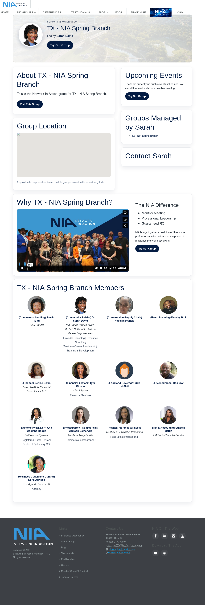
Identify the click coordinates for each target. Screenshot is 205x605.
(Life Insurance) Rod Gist (168, 383)
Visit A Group (67, 541)
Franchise (138, 12)
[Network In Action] (15, 4)
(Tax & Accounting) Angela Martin (168, 429)
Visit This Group (30, 104)
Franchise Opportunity (72, 535)
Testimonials (80, 12)
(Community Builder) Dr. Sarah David (80, 319)
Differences (52, 12)
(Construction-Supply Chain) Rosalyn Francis (124, 319)
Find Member (68, 559)
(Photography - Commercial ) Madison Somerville (80, 429)
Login (180, 12)
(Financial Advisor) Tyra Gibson (80, 384)
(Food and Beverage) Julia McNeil (124, 384)
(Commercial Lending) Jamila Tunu (36, 319)
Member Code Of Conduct (74, 571)
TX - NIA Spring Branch (145, 136)
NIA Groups (25, 12)
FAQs (118, 12)
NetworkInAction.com (119, 552)
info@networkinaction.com (122, 549)
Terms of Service (69, 576)
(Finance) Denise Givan (36, 383)
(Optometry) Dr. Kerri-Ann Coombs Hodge (36, 429)
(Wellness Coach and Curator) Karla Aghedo (36, 478)
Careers (65, 565)
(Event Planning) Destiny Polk (168, 317)
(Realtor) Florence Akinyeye (124, 427)
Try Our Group (60, 45)
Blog (102, 12)
